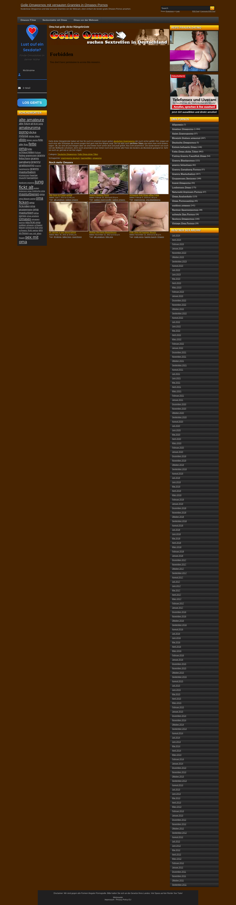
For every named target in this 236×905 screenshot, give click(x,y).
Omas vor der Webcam (86, 20)
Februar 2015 (178, 707)
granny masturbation (29, 170)
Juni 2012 (176, 846)
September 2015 (179, 677)
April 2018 (176, 543)
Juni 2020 (176, 430)
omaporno (97, 158)
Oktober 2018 (178, 517)
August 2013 (177, 785)
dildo (22, 140)
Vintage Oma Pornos (183, 223)
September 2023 (179, 261)
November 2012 (179, 824)
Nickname (29, 70)
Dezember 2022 (179, 300)
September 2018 (179, 521)
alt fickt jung (37, 123)
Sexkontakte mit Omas (55, 20)
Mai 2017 (176, 590)
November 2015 (179, 668)
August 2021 (177, 370)
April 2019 (176, 491)
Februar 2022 (178, 344)
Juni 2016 (176, 638)
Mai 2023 (176, 279)
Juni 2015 (176, 690)
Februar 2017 (178, 603)
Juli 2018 (176, 530)
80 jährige (57, 237)
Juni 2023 (176, 274)
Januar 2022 (177, 348)
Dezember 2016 (179, 612)
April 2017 (176, 595)
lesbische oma (38, 191)
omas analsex (33, 216)
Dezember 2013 (179, 768)
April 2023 (176, 283)
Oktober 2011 (178, 880)
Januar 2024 (177, 248)
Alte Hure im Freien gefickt (60, 195)
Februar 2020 (178, 447)
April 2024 (176, 240)
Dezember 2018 (179, 508)
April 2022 (176, 335)
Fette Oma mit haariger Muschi (142, 232)
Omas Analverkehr (182, 196)
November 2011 (179, 876)
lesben (36, 188)
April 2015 (176, 699)
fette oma (109, 237)
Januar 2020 (177, 452)
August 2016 (177, 629)
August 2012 (177, 837)
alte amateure (59, 200)
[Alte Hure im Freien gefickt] (68, 179)
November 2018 (179, 512)
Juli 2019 (176, 478)
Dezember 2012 (179, 820)
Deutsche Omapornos (67, 154)
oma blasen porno (27, 199)
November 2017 (179, 564)
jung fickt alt (31, 184)
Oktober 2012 (178, 828)
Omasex (160, 237)
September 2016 (179, 625)
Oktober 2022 (178, 309)
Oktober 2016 (178, 621)
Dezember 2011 (179, 872)
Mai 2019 (176, 486)
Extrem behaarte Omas (184, 147)
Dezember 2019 (179, 456)
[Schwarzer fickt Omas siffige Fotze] (149, 179)
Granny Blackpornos (183, 160)
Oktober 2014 (178, 725)
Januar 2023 (177, 296)
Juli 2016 (176, 634)
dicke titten (34, 136)
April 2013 (176, 802)
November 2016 (179, 616)
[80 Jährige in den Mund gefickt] (68, 216)
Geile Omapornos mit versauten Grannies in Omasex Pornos (64, 5)
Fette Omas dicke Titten (88, 154)
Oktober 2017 (178, 569)
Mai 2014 (176, 746)
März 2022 (176, 339)
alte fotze (24, 123)
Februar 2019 (178, 499)
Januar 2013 (177, 815)
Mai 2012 (176, 850)
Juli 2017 (176, 582)
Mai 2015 (176, 694)
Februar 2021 (178, 396)
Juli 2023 (176, 270)
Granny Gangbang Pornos (186, 169)
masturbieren (29, 194)
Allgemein (177, 124)
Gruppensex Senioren (184, 178)
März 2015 (176, 703)
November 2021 (179, 357)
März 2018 (176, 547)
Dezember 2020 (179, 404)
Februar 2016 (178, 655)
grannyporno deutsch (70, 158)
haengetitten (86, 158)
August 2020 (177, 422)
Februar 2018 (178, 551)
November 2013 (179, 772)
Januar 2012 (177, 867)
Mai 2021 (176, 383)
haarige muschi (150, 237)
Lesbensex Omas (181, 187)
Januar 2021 (177, 400)
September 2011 (179, 885)
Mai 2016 (176, 642)
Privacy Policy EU (123, 900)
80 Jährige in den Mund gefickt (62, 232)
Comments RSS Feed (208, 11)
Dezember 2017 (179, 560)
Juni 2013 (176, 794)
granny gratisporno (30, 163)
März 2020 (176, 443)
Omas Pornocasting (183, 201)
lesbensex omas (25, 191)
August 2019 (177, 473)
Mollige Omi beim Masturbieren (103, 232)
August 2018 (177, 525)
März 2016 (176, 651)
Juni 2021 (176, 378)
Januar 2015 (177, 712)
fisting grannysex (28, 155)
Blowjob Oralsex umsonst (186, 138)
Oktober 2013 (178, 776)
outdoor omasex (72, 200)
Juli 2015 (176, 686)
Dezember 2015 (179, 664)
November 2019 (179, 460)
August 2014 (177, 733)
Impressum (109, 900)
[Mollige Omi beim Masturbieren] (108, 216)
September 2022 (179, 313)
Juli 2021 (176, 374)
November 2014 (179, 720)
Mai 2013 (176, 798)
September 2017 (179, 573)
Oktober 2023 (178, 257)
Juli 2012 (176, 841)
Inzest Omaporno (181, 183)
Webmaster (118, 897)
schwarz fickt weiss (28, 230)
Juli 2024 (176, 235)
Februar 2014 (178, 759)
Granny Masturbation (183, 174)
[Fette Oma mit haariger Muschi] (149, 216)
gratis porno (139, 237)
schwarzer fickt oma (34, 228)
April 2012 (176, 854)
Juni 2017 (176, 586)
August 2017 (177, 577)
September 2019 (179, 469)
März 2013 (176, 807)
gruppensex (24, 175)
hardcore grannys (26, 183)
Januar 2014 (177, 763)
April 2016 (176, 647)
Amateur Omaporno (182, 129)
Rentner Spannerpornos (185, 210)
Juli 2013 (176, 789)
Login (178, 11)
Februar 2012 (178, 863)
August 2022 (177, 318)
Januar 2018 (177, 556)
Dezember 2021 (179, 352)
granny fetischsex (182, 165)
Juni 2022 (176, 326)
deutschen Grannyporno (124, 141)
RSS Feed (195, 11)
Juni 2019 (176, 482)
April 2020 (176, 439)
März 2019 (176, 495)
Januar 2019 (177, 504)
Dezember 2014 (179, 716)
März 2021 (176, 391)
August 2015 (177, 681)
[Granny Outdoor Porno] (108, 179)
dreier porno (32, 140)
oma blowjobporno (153, 200)
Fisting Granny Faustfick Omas (189, 156)
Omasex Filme (28, 20)
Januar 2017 (177, 608)
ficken (38, 153)
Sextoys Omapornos (183, 219)
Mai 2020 (176, 435)
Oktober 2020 (178, 413)
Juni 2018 (176, 534)
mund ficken (77, 237)
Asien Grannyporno (183, 133)
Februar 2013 (178, 811)
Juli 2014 (176, 738)
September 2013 (179, 781)
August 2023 (177, 266)
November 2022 (179, 305)
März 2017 (176, 599)
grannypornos (139, 200)
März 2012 (176, 859)
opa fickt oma (32, 222)
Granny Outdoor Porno (99, 195)
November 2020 (179, 409)
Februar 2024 (178, 244)
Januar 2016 (177, 660)
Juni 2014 (176, 742)
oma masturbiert (29, 211)
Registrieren (170, 11)
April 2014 (176, 750)
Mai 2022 (176, 331)
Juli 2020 (176, 426)
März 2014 (176, 755)
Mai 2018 (176, 538)
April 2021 (176, 387)
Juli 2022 (176, 322)
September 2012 (179, 833)
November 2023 (179, 253)
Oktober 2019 (178, 465)
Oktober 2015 (178, 673)
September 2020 (179, 417)
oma (42, 194)
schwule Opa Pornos (183, 214)
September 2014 (179, 729)
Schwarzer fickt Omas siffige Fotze (144, 195)
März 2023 (176, 287)
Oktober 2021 (178, 361)
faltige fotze (66, 237)
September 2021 (179, 365)
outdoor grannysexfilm (102, 200)
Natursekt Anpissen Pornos (187, 192)
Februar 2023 (178, 292)
